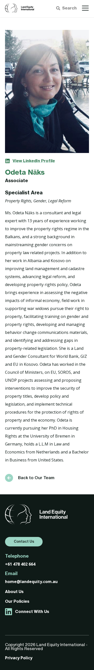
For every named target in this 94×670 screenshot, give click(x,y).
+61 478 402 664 (20, 564)
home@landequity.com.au (31, 581)
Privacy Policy (18, 658)
